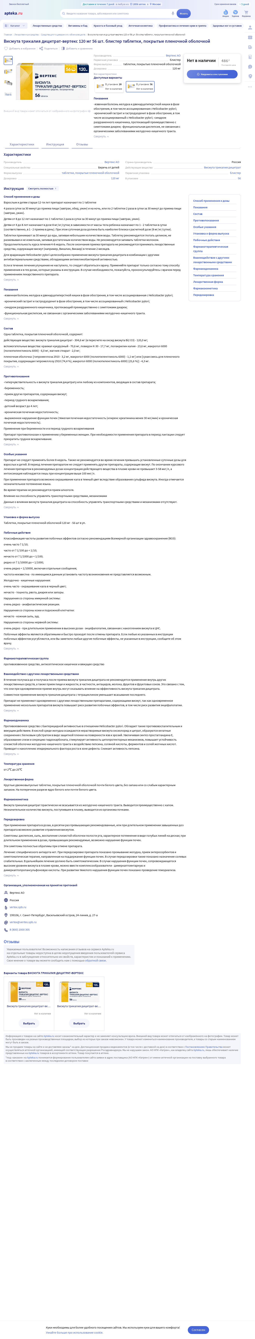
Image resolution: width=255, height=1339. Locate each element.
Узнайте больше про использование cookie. (74, 1332)
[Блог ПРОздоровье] (250, 47)
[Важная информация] (250, 66)
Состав (197, 214)
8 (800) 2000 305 (20, 929)
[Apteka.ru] (16, 13)
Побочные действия (206, 240)
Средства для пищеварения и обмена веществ (63, 34)
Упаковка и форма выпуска (211, 233)
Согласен (198, 1330)
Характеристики (22, 144)
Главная (8, 34)
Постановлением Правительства (204, 1047)
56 (239, 178)
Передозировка (203, 295)
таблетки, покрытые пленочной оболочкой (90, 173)
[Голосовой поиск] (173, 13)
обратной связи (95, 960)
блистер (235, 173)
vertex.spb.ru (18, 907)
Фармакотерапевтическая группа (210, 249)
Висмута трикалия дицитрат (222, 167)
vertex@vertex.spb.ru (23, 922)
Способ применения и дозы (211, 201)
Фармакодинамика (205, 268)
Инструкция (55, 144)
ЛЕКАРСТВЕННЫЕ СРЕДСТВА (26, 34)
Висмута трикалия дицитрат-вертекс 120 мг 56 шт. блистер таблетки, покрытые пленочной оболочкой (79, 1006)
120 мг (115, 178)
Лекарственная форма (208, 282)
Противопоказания (206, 220)
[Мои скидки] (250, 37)
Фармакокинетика (205, 288)
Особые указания (204, 227)
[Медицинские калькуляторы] (250, 57)
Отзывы (82, 144)
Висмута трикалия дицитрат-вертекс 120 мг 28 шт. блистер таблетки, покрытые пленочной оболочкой (29, 1006)
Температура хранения (208, 275)
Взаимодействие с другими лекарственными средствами (212, 260)
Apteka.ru (48, 1036)
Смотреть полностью (40, 188)
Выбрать (29, 1023)
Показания (200, 207)
